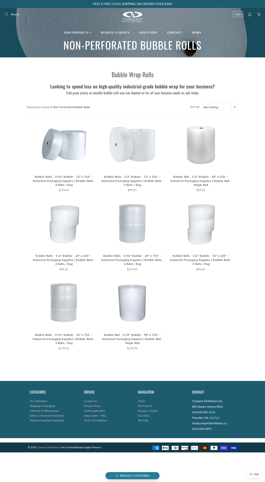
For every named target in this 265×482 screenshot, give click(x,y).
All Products (145, 405)
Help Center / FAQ (95, 415)
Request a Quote (115, 32)
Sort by (194, 106)
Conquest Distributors (48, 447)
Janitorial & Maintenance (44, 410)
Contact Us (90, 401)
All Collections (38, 401)
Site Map (143, 420)
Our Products (77, 32)
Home (141, 401)
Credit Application (94, 410)
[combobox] (220, 107)
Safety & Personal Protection (47, 415)
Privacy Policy (92, 405)
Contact (174, 32)
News (196, 32)
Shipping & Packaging (42, 405)
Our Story (148, 32)
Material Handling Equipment (47, 420)
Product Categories (134, 475)
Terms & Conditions (95, 420)
